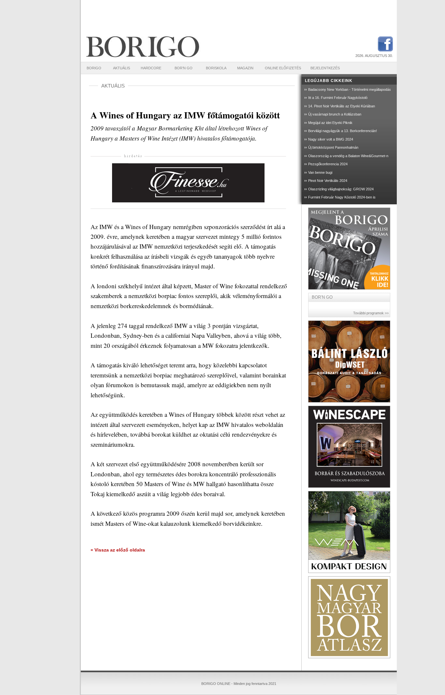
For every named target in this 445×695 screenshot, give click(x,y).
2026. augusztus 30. (374, 56)
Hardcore (151, 68)
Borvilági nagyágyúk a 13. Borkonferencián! (342, 131)
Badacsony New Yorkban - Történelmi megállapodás (349, 89)
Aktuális (121, 68)
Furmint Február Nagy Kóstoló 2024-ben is (342, 197)
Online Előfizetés (283, 68)
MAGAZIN (245, 68)
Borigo (94, 68)
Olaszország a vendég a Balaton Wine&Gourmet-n (348, 156)
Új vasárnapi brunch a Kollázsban (334, 114)
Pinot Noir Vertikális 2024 (327, 181)
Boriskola (216, 68)
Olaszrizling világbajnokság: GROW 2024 (341, 189)
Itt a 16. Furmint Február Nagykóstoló (337, 98)
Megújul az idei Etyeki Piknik (330, 123)
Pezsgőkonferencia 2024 (328, 164)
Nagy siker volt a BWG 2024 (330, 139)
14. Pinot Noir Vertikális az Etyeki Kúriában (341, 106)
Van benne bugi (320, 172)
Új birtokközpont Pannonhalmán (333, 147)
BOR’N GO (184, 68)
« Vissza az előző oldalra (118, 549)
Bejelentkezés (325, 68)
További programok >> (371, 313)
